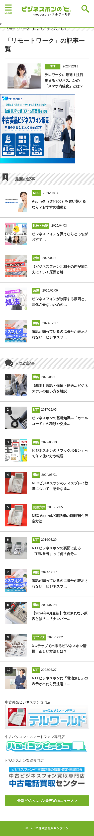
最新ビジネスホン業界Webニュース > (47, 801)
